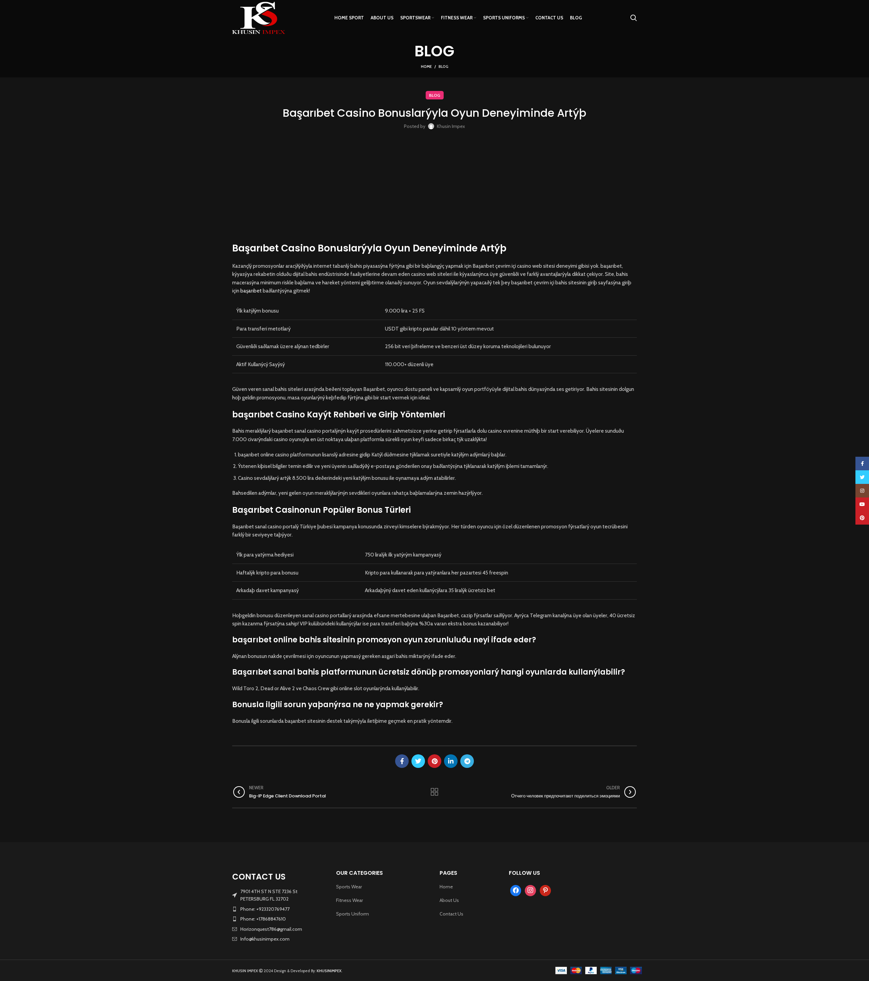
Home (426, 66)
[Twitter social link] (418, 761)
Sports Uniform (352, 914)
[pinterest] (545, 890)
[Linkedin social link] (451, 761)
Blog (443, 66)
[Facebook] (515, 890)
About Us (449, 900)
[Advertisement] (434, 187)
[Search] (633, 18)
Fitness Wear (349, 900)
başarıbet (251, 290)
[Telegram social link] (467, 761)
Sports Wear (349, 887)
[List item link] (279, 909)
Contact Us (451, 914)
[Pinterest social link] (434, 761)
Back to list (434, 792)
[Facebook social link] (402, 761)
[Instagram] (530, 890)
